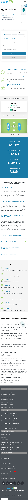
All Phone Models (7, 29)
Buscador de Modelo (6, 434)
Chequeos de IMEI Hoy (14, 141)
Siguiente (13, 54)
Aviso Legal (13, 495)
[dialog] (4, 499)
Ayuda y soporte (5, 458)
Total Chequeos (14, 159)
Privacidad (7, 495)
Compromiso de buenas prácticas (8, 461)
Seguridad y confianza (6, 463)
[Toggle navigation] (25, 2)
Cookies (19, 495)
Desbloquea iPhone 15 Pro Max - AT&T (11, 444)
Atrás (13, 57)
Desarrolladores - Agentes (8, 471)
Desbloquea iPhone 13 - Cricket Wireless (11, 442)
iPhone (12, 29)
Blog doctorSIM (4, 473)
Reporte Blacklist (5, 437)
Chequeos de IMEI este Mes (14, 150)
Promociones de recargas (7, 392)
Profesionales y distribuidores (8, 468)
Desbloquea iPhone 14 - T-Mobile (10, 447)
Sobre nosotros (4, 476)
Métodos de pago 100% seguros (8, 466)
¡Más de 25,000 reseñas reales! (8, 478)
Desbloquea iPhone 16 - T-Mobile (10, 449)
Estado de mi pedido (5, 456)
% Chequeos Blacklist (14, 168)
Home (2, 29)
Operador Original (5, 439)
